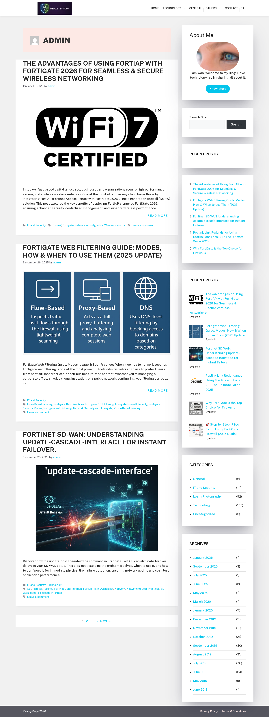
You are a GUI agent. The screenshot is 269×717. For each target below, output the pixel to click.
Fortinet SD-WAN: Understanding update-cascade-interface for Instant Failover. (94, 442)
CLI (29, 588)
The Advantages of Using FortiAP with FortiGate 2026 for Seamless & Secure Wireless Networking (93, 71)
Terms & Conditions (233, 711)
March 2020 (202, 601)
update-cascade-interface (46, 592)
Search (236, 124)
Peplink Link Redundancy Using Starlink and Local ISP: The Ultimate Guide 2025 (218, 237)
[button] (243, 8)
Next (105, 621)
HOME (155, 8)
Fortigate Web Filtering (57, 408)
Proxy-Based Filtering (127, 408)
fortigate (68, 225)
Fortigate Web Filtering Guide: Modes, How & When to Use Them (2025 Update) (92, 251)
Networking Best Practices (142, 588)
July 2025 (200, 575)
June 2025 (200, 584)
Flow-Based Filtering (40, 404)
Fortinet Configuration (68, 588)
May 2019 (200, 681)
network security (85, 225)
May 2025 (200, 593)
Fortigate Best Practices (69, 404)
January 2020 (203, 610)
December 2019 (204, 619)
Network (120, 588)
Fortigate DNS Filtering (99, 404)
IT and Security (36, 225)
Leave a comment (143, 225)
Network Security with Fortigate (93, 408)
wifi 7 (100, 225)
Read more (157, 215)
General (195, 8)
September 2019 (205, 645)
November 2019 (204, 628)
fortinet (48, 588)
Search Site (198, 117)
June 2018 (200, 689)
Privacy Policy (209, 711)
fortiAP (57, 225)
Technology (172, 8)
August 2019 (202, 654)
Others (211, 8)
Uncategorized (204, 514)
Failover (37, 588)
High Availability (103, 588)
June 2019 (200, 672)
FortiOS (88, 588)
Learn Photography (207, 496)
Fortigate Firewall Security (131, 404)
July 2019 (199, 663)
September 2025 (205, 566)
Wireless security (114, 225)
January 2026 (203, 557)
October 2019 (203, 637)
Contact (231, 8)
